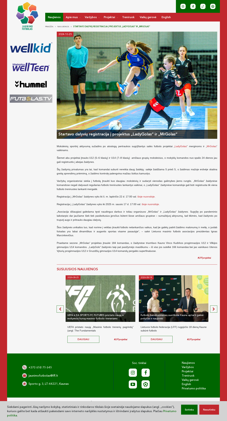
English (166, 17)
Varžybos (91, 17)
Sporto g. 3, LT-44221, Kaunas (49, 383)
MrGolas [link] (211, 146)
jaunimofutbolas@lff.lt (43, 375)
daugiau (83, 339)
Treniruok (128, 17)
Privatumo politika (194, 388)
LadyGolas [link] (181, 146)
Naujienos (54, 17)
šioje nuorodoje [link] (146, 196)
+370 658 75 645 (40, 367)
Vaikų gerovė (148, 17)
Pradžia (49, 26)
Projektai (109, 17)
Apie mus (72, 17)
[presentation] (60, 309)
